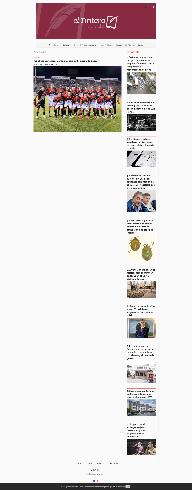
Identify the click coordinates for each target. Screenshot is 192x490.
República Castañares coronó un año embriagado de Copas (65, 61)
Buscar (141, 45)
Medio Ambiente (106, 45)
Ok (128, 487)
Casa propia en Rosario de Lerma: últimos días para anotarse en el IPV (140, 394)
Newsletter (100, 463)
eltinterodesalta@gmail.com (96, 474)
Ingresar (115, 463)
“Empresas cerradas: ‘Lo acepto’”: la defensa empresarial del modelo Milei (141, 310)
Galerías (119, 45)
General (57, 45)
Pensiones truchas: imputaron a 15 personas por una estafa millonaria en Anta (140, 143)
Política (66, 45)
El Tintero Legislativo (88, 45)
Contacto (77, 463)
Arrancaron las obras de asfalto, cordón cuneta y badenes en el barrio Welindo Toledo (141, 274)
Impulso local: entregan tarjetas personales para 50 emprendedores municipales (137, 430)
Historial (89, 463)
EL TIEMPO (129, 45)
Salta (74, 45)
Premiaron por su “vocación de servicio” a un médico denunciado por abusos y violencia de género (140, 352)
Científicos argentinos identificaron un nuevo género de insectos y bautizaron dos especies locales (140, 227)
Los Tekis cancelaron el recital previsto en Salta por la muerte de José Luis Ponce (141, 107)
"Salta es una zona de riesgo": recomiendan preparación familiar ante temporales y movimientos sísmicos (140, 64)
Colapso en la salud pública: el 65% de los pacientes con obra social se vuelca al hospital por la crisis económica (141, 182)
